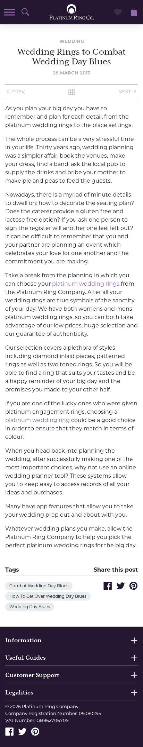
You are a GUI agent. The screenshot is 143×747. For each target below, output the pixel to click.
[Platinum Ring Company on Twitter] (22, 731)
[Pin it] (133, 585)
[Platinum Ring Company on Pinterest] (35, 731)
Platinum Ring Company (50, 706)
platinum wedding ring (37, 420)
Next (124, 91)
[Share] (107, 585)
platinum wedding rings (85, 283)
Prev (18, 91)
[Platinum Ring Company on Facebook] (9, 731)
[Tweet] (120, 585)
